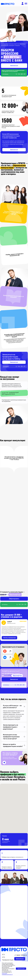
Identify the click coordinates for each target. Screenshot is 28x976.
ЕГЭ (3, 954)
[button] (26, 3)
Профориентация (7, 960)
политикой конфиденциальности (7, 973)
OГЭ (3, 957)
